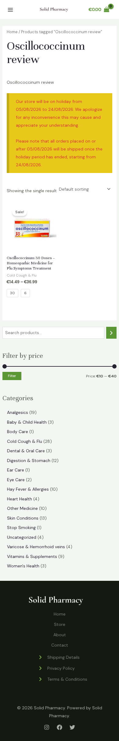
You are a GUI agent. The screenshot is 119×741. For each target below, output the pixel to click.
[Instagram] (46, 727)
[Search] (111, 333)
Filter (12, 376)
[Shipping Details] (59, 657)
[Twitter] (72, 727)
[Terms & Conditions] (62, 679)
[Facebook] (59, 727)
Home (12, 31)
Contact (59, 645)
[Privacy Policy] (56, 668)
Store (59, 624)
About (59, 634)
